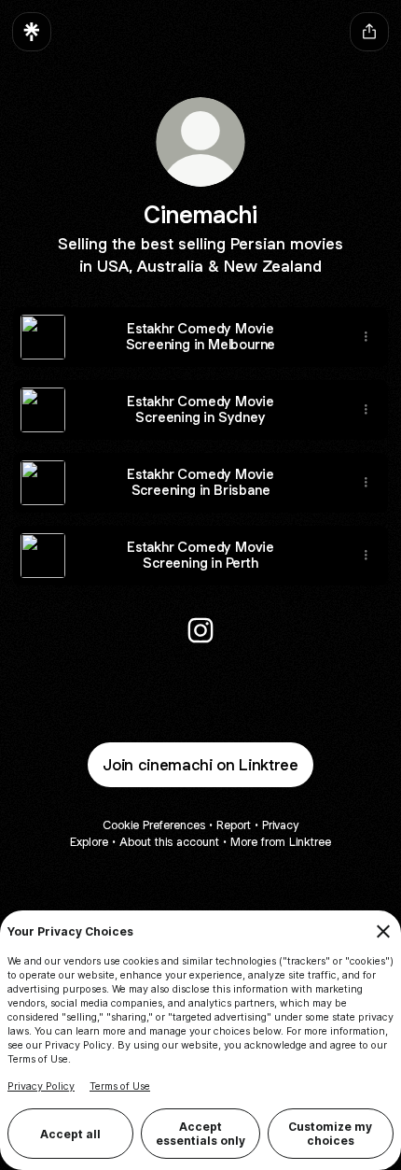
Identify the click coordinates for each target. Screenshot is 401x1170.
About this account (169, 842)
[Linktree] (31, 31)
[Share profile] (369, 31)
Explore (89, 842)
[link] (200, 630)
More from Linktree (280, 842)
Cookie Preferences (154, 825)
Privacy (280, 825)
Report (233, 825)
